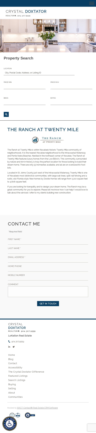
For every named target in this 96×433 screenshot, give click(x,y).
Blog (10, 359)
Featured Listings (18, 376)
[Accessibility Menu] (9, 423)
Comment (13, 284)
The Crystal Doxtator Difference (26, 371)
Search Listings (16, 380)
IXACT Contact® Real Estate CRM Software (37, 408)
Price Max (54, 82)
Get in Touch (48, 303)
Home (11, 355)
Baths (53, 98)
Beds (6, 98)
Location (8, 68)
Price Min (8, 82)
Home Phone (15, 266)
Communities (15, 397)
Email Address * (16, 257)
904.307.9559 (18, 341)
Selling (12, 388)
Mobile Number (16, 275)
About (11, 392)
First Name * (14, 239)
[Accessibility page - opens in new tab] (30, 416)
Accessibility (15, 367)
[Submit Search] (6, 114)
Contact (12, 363)
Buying (12, 384)
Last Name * (14, 248)
